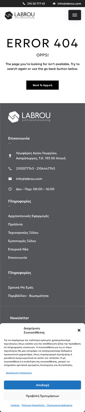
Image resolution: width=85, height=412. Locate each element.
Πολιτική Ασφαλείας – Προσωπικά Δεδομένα (47, 405)
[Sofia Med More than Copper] (19, 20)
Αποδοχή (42, 385)
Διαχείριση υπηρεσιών (19, 372)
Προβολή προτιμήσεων (42, 396)
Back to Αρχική (42, 85)
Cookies (15, 405)
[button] (79, 330)
